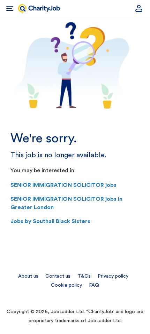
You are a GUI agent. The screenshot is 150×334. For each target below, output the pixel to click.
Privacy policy (113, 276)
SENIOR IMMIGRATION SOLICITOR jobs (63, 185)
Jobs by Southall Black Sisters (50, 221)
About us (28, 276)
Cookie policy (66, 285)
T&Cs (84, 276)
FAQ (94, 285)
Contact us (57, 276)
